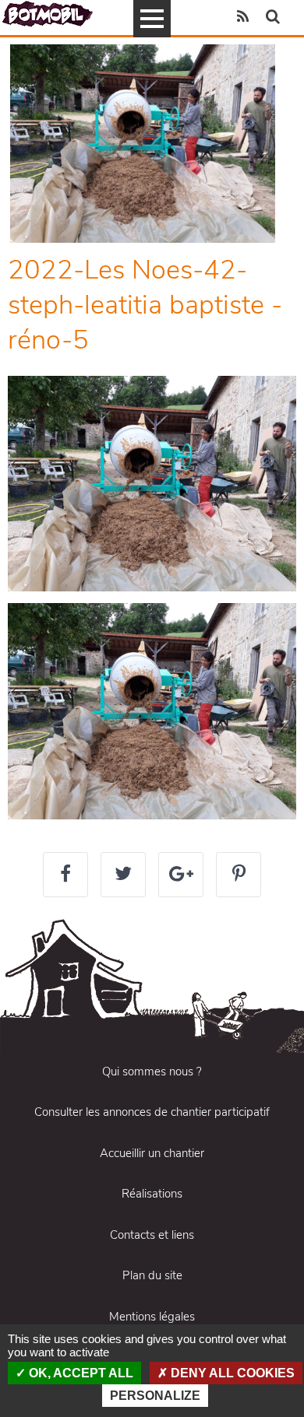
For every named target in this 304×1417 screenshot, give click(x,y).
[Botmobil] (47, 13)
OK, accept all (79, 1373)
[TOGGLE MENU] (152, 18)
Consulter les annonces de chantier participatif (152, 1112)
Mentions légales (152, 1316)
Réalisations (152, 1193)
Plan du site (152, 1275)
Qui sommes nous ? (152, 1071)
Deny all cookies (231, 1373)
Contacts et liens (152, 1235)
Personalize (155, 1395)
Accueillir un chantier (152, 1153)
